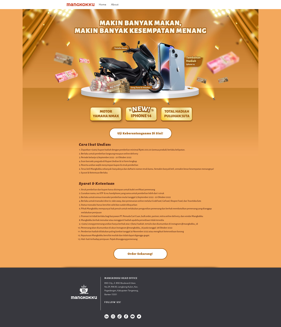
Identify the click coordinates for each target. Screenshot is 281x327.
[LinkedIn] (106, 316)
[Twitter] (139, 316)
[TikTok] (119, 316)
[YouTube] (132, 316)
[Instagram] (113, 316)
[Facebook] (126, 316)
